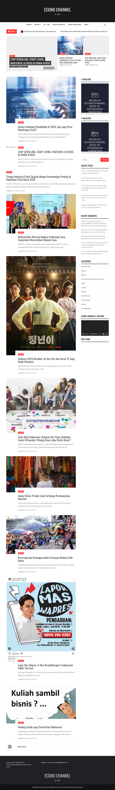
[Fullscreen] (106, 334)
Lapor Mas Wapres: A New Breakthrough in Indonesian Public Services (45, 666)
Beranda (29, 24)
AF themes (79, 787)
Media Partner (85, 296)
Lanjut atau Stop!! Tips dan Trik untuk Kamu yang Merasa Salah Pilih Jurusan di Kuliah (94, 245)
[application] (95, 328)
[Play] (83, 334)
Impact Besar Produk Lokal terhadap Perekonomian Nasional (44, 497)
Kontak (86, 24)
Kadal (83, 283)
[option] (32, 53)
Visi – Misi (47, 24)
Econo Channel (57, 9)
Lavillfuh (84, 236)
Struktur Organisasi (58, 24)
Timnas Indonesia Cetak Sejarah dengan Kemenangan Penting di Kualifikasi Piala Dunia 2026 (58, 31)
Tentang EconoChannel (74, 24)
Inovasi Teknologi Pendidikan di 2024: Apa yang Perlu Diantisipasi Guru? (70, 60)
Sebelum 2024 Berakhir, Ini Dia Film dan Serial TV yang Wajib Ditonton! (46, 360)
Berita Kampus (86, 266)
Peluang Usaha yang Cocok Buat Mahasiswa (40, 727)
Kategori (37, 24)
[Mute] (103, 334)
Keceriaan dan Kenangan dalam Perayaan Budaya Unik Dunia (45, 559)
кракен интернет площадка (91, 221)
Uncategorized (86, 308)
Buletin (83, 275)
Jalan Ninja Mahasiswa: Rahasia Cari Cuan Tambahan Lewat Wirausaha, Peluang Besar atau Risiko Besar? (44, 438)
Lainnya (83, 287)
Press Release (85, 300)
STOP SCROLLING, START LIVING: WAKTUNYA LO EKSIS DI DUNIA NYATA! (95, 60)
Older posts (22, 747)
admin (14, 66)
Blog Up (83, 271)
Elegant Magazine (68, 787)
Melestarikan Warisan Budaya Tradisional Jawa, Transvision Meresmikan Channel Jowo (42, 238)
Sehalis (12, 52)
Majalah (83, 292)
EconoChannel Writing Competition (92, 279)
